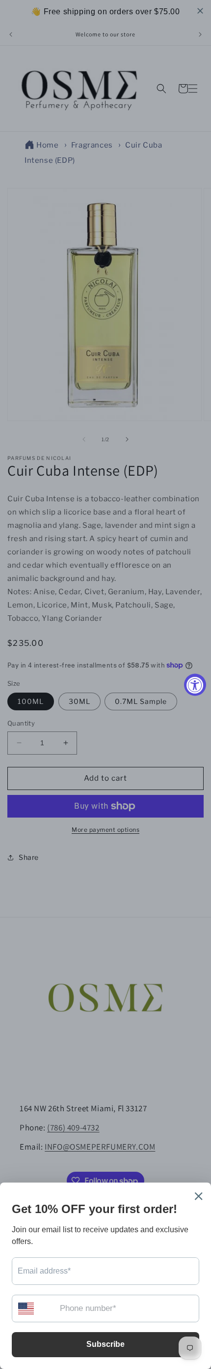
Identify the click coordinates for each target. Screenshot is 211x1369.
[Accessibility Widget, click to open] (195, 684)
